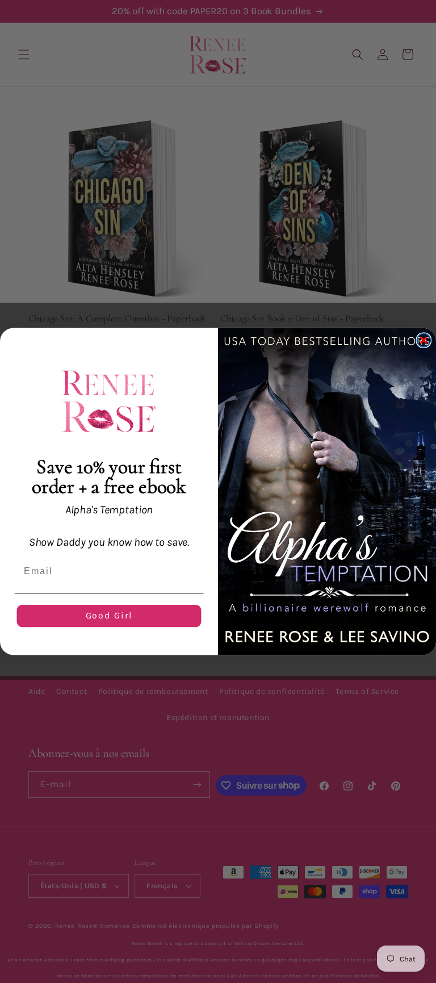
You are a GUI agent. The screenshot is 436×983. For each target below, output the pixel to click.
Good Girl (109, 615)
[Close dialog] (424, 340)
